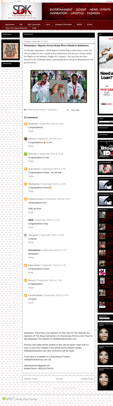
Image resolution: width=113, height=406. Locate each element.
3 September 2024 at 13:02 (57, 199)
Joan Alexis (34, 169)
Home (59, 378)
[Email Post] (67, 109)
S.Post (89, 24)
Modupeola (34, 184)
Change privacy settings (26, 399)
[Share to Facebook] (77, 110)
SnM (34, 28)
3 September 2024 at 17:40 (53, 265)
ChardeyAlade (35, 295)
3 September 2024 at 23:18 (55, 295)
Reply (31, 131)
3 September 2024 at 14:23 (47, 220)
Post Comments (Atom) (65, 388)
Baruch (31, 280)
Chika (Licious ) (36, 199)
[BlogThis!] (73, 110)
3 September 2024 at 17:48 (48, 280)
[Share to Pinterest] (78, 110)
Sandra (31, 139)
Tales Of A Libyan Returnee (16, 28)
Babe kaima (34, 265)
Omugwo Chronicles (63, 24)
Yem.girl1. (33, 235)
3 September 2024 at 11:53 (53, 169)
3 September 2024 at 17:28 (53, 250)
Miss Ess (32, 154)
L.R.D (48, 24)
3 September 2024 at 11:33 (50, 124)
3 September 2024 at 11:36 (50, 154)
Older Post (87, 378)
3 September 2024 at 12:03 (53, 184)
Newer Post (30, 378)
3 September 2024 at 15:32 (51, 235)
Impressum (9, 24)
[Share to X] (75, 110)
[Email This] (72, 110)
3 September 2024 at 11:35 (48, 139)
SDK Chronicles (34, 24)
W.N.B (79, 24)
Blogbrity (33, 124)
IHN (21, 24)
